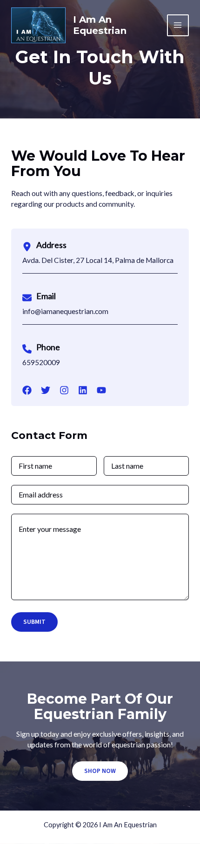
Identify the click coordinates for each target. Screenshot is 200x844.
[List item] (27, 390)
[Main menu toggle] (178, 25)
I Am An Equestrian (100, 25)
